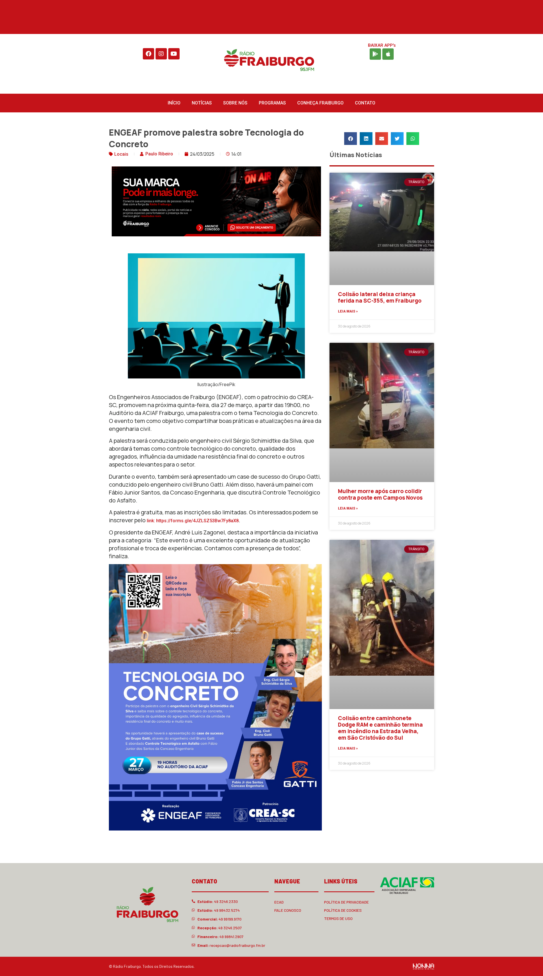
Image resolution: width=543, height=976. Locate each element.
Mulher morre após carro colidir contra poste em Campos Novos (380, 494)
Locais (121, 154)
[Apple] (388, 54)
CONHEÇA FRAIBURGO (320, 103)
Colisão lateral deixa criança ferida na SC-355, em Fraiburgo (379, 297)
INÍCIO (174, 103)
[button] (350, 138)
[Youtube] (174, 53)
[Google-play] (375, 54)
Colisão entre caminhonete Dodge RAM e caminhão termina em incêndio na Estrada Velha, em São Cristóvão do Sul (380, 727)
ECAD (279, 902)
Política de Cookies (343, 910)
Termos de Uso (338, 918)
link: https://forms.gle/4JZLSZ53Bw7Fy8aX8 (193, 520)
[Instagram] (161, 53)
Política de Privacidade (346, 902)
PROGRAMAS (272, 103)
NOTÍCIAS (202, 103)
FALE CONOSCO (287, 910)
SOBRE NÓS (235, 103)
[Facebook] (148, 53)
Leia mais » (348, 311)
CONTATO (365, 103)
